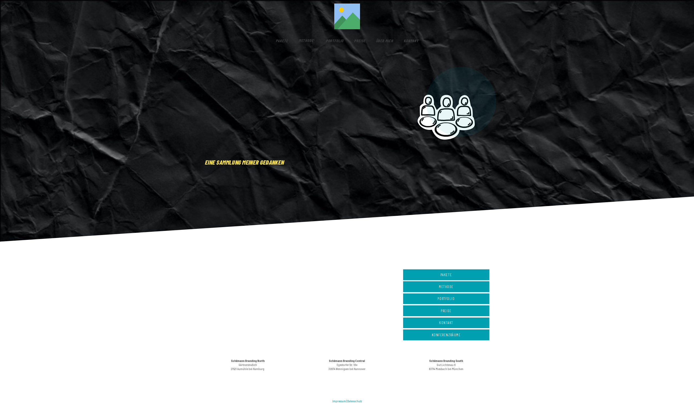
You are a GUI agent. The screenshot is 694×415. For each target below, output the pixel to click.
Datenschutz (354, 401)
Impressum (339, 401)
